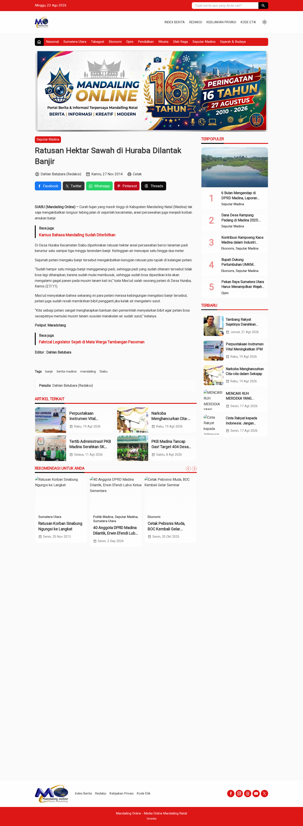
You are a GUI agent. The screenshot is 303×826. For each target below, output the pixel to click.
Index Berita (174, 22)
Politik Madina (103, 517)
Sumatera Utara (74, 42)
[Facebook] (230, 793)
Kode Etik (248, 22)
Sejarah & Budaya (233, 42)
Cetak (137, 174)
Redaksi (195, 22)
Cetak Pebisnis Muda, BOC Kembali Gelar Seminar (166, 529)
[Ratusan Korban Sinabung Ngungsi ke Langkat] (61, 494)
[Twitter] (264, 793)
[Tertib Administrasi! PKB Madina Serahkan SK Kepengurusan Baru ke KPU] (50, 448)
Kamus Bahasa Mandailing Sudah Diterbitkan (77, 235)
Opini (129, 42)
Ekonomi (115, 42)
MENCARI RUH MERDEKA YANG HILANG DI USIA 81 (241, 398)
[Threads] (247, 793)
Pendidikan (146, 42)
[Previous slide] (188, 468)
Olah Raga (180, 42)
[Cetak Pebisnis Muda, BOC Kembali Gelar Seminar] (170, 494)
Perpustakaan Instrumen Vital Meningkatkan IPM (85, 418)
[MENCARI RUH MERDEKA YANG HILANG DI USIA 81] (214, 400)
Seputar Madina (204, 42)
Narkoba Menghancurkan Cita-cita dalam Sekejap (170, 418)
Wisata (163, 42)
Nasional (52, 42)
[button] (263, 5)
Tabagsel (97, 42)
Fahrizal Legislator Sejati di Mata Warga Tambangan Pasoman (91, 342)
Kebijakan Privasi (221, 22)
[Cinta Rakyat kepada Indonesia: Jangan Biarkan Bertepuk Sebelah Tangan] (214, 425)
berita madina (67, 371)
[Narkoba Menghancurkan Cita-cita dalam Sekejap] (132, 420)
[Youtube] (256, 793)
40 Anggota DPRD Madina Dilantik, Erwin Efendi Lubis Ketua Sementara (115, 533)
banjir (49, 371)
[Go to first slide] (194, 468)
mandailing (88, 371)
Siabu (104, 371)
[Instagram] (239, 793)
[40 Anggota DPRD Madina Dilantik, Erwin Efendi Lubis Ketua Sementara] (116, 494)
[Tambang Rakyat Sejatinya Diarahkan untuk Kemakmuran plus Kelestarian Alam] (214, 326)
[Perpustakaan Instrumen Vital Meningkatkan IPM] (50, 420)
